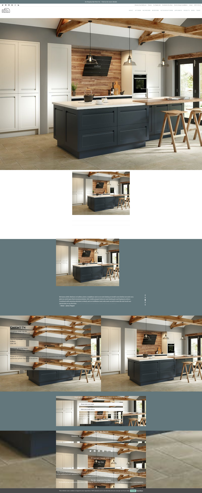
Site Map (101, 462)
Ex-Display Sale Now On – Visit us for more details (101, 2)
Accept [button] (133, 490)
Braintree (75, 436)
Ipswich (112, 436)
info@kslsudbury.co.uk (22, 333)
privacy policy (116, 415)
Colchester (104, 436)
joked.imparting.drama (28, 367)
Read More (139, 490)
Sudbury (127, 436)
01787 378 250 (22, 331)
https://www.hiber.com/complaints (132, 482)
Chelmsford (96, 436)
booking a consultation (32, 356)
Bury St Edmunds (85, 436)
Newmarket (120, 436)
